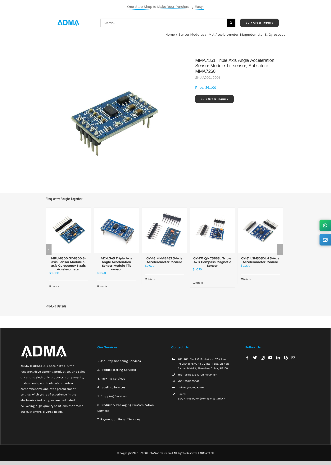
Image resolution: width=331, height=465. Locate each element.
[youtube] (270, 358)
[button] (49, 249)
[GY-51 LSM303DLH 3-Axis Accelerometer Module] (260, 230)
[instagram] (263, 358)
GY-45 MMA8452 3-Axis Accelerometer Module (164, 260)
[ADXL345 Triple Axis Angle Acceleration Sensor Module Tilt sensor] (116, 230)
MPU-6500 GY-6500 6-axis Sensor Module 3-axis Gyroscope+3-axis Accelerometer (68, 264)
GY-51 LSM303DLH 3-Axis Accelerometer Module (260, 260)
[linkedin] (278, 358)
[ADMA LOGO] (68, 21)
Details (55, 286)
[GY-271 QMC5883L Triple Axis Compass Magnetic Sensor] (212, 230)
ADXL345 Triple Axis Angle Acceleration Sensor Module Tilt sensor (116, 264)
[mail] (293, 358)
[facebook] (247, 358)
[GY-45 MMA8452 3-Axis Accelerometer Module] (164, 230)
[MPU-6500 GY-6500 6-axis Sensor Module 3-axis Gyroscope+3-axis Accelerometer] (68, 230)
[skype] (286, 358)
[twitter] (255, 358)
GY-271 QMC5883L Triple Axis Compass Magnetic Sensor (212, 262)
